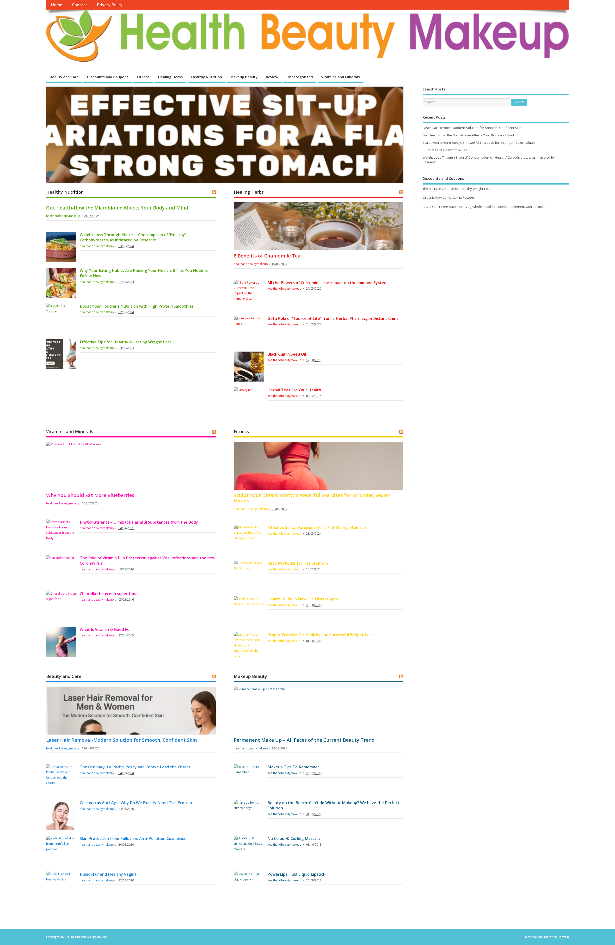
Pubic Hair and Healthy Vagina (108, 874)
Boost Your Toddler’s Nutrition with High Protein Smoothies (137, 306)
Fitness (143, 76)
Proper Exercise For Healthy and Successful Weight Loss (320, 634)
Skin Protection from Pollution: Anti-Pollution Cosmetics (133, 838)
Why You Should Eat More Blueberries (90, 495)
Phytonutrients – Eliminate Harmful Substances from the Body (139, 522)
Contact (79, 4)
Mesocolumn (534, 937)
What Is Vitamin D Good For (105, 629)
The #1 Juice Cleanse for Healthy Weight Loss (457, 188)
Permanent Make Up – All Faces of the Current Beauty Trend (304, 740)
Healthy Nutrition (206, 76)
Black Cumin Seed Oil (286, 354)
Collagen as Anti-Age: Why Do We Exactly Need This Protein (136, 802)
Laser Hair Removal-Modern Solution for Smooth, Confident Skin (121, 740)
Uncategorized (300, 76)
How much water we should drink (103, 161)
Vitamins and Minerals (340, 76)
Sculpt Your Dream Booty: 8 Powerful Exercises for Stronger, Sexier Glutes (312, 498)
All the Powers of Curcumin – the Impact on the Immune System (327, 282)
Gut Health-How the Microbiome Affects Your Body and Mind (117, 207)
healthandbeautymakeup (63, 216)
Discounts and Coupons (108, 76)
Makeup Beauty (244, 76)
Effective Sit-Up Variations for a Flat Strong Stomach (316, 527)
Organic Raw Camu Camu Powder (448, 197)
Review (272, 76)
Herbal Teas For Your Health (294, 390)
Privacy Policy (110, 4)
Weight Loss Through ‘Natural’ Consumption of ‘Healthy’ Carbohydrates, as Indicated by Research (133, 237)
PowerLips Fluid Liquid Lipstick (296, 874)
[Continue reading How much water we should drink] (225, 134)
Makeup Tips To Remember (293, 767)
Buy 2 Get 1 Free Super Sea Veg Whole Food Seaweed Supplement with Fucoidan (485, 206)
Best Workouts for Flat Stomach (297, 563)
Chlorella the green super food (109, 593)
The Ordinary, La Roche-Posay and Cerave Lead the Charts (135, 767)
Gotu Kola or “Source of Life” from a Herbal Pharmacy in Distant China (333, 318)
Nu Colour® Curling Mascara (293, 838)
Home (56, 4)
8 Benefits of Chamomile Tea (267, 255)
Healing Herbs (170, 76)
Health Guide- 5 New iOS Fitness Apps (303, 599)
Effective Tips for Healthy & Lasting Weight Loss (126, 342)
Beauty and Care (64, 76)
